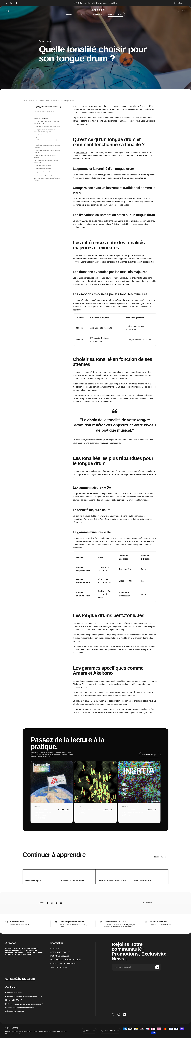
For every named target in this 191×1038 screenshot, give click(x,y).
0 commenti (148, 903)
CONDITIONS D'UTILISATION (62, 963)
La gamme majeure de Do (43, 165)
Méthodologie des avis (14, 1011)
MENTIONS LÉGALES (59, 956)
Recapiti (54, 1031)
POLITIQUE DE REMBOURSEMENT (65, 960)
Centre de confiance (13, 993)
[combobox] (180, 3)
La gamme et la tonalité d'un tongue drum (47, 126)
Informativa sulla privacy (25, 1031)
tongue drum (81, 152)
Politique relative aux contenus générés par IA (24, 1004)
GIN (79, 806)
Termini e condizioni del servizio (41, 1031)
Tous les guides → (161, 857)
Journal (31, 101)
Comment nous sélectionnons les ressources (24, 996)
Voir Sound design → (149, 755)
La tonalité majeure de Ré (43, 168)
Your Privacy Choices (59, 967)
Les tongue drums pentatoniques (44, 175)
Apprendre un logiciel (33, 881)
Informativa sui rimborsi (11, 1031)
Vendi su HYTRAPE (115, 14)
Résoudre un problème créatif (72, 881)
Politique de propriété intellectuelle (19, 1008)
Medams (125, 806)
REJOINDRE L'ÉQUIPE (60, 952)
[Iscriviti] (157, 967)
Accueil (25, 101)
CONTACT (54, 948)
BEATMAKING (40, 101)
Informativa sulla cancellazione (13, 1034)
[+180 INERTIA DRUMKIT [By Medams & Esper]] (139, 782)
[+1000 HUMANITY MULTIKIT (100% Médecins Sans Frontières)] (52, 782)
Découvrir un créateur (142, 881)
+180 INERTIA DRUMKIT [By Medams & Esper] (133, 812)
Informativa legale (62, 1031)
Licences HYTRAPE (13, 1000)
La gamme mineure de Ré (43, 172)
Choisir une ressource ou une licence (47, 107)
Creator (82, 14)
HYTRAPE (37, 806)
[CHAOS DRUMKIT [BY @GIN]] (95, 782)
